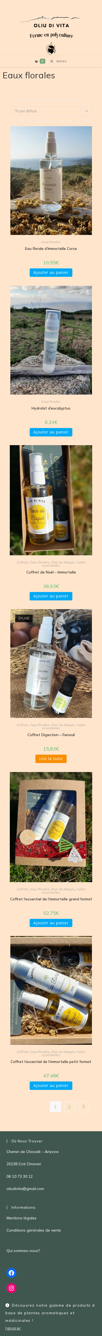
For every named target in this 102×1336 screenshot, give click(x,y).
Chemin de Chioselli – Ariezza (32, 1151)
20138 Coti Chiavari (24, 1163)
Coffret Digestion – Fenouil (51, 734)
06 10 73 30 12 (20, 1176)
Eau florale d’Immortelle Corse (51, 248)
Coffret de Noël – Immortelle (51, 572)
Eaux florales (51, 242)
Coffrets (23, 562)
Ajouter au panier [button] (51, 272)
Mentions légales (21, 1218)
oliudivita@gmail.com (25, 1188)
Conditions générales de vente (34, 1230)
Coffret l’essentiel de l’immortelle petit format (51, 1061)
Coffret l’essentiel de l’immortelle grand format (51, 899)
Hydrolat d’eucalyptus (51, 408)
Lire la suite (51, 758)
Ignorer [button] (13, 1328)
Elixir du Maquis (63, 562)
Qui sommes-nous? (23, 1250)
